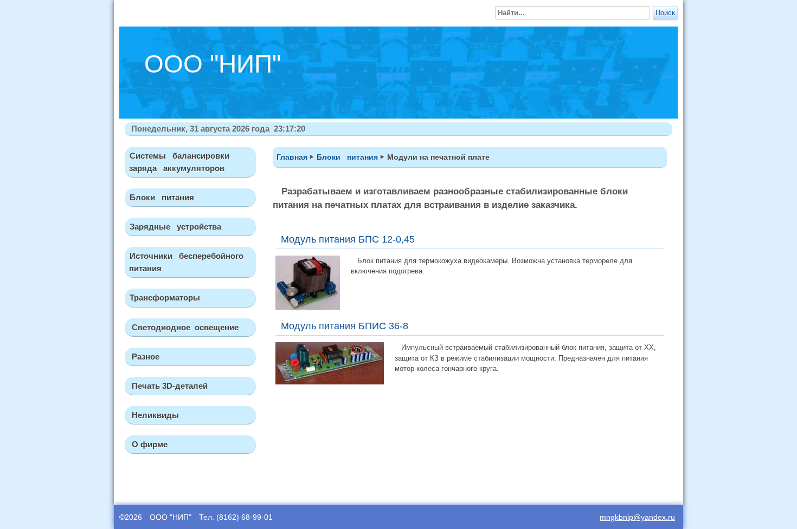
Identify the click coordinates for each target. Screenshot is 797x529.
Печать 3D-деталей (169, 385)
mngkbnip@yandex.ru (637, 517)
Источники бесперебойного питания (184, 262)
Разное (144, 356)
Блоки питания (162, 197)
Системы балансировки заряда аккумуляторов (177, 162)
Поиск (665, 13)
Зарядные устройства (175, 226)
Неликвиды (154, 415)
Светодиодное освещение (184, 327)
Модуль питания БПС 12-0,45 (348, 239)
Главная (292, 157)
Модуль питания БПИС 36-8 (344, 326)
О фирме (149, 444)
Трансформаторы (165, 297)
